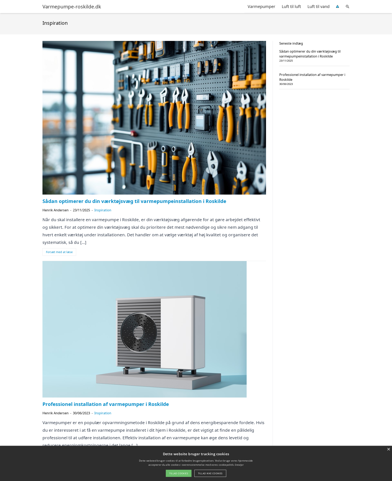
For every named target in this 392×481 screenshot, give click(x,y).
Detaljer (239, 464)
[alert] (196, 463)
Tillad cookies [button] (178, 473)
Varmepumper (261, 6)
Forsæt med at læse (59, 252)
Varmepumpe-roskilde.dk (71, 6)
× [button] (388, 449)
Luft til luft (291, 6)
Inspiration (102, 210)
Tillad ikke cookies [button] (210, 473)
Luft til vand (318, 6)
